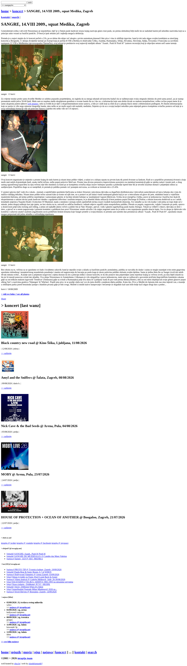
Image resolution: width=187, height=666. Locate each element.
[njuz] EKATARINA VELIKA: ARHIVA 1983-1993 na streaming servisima (40, 582)
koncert (17, 11)
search (15, 17)
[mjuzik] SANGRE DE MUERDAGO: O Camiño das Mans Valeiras (37, 556)
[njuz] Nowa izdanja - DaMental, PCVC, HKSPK (28, 584)
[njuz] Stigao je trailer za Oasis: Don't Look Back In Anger (32, 577)
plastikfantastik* (36, 663)
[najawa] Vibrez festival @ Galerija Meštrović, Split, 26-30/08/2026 (36, 579)
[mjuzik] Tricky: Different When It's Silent (25, 587)
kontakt (5, 17)
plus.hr (17, 663)
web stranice (33, 104)
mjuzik (16, 652)
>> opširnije (6, 353)
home (5, 11)
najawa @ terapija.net (20, 607)
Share (3, 299)
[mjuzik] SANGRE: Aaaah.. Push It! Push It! (26, 554)
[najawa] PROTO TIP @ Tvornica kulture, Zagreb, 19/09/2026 (34, 569)
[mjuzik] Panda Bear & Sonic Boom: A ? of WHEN (29, 572)
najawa (48, 652)
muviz (27, 652)
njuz (37, 652)
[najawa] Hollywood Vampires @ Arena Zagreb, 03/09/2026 (33, 574)
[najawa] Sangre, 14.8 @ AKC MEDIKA (25, 559)
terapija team (25, 658)
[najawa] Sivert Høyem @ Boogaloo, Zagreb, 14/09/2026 (32, 592)
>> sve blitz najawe (10, 642)
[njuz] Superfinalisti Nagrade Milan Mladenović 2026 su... (32, 589)
